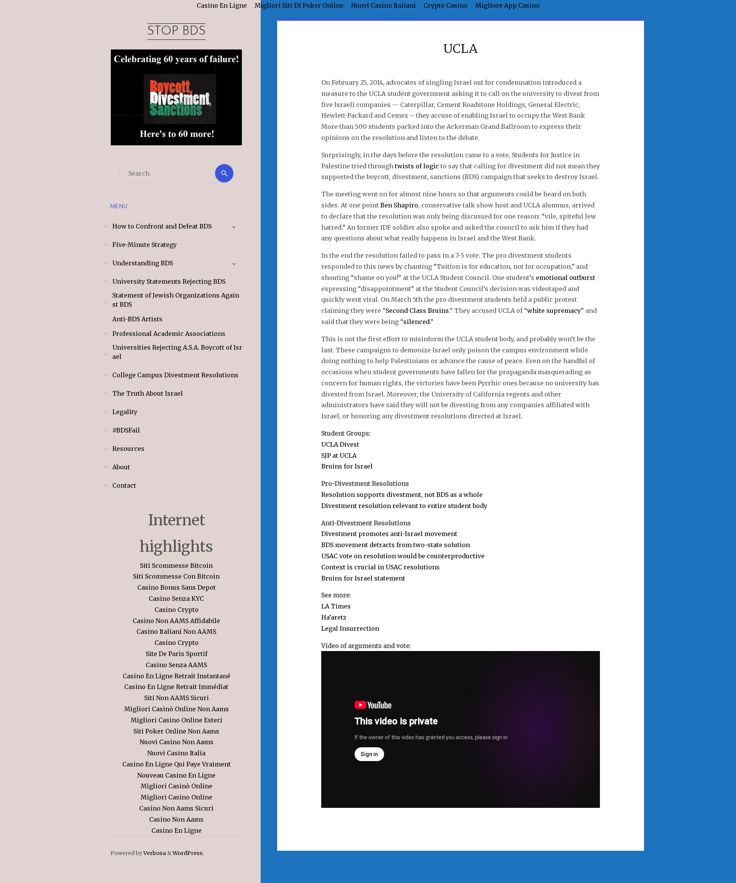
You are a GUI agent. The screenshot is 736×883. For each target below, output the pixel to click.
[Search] (224, 173)
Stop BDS (176, 31)
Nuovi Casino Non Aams (177, 742)
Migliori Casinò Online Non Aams (176, 709)
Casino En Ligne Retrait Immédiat (176, 687)
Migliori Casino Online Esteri (176, 720)
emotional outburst (565, 277)
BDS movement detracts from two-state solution (395, 545)
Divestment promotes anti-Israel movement (389, 534)
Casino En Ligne (176, 830)
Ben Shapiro (399, 205)
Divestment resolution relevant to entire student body (404, 506)
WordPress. (188, 853)
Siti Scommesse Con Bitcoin (176, 576)
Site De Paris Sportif (176, 654)
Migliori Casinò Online (176, 786)
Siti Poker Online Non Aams (176, 731)
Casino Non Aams (176, 819)
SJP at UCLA (338, 455)
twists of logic (417, 166)
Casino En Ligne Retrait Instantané (176, 676)
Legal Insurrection (350, 628)
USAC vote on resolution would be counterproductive (403, 556)
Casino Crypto (176, 609)
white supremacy (554, 310)
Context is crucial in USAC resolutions (380, 567)
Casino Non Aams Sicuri (176, 808)
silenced (416, 322)
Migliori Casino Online (176, 797)
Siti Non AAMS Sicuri (176, 698)
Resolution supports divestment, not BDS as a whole (402, 494)
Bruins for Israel (347, 466)
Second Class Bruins (417, 310)
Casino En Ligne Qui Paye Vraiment (176, 764)
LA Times (336, 606)
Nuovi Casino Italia (176, 753)
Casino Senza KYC (176, 598)
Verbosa (154, 853)
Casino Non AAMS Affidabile (176, 621)
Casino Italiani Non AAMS (176, 631)
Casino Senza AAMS (176, 665)
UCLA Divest (340, 444)
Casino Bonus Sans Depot (176, 587)
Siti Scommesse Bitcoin (176, 565)
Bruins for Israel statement (363, 578)
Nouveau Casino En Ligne (176, 775)
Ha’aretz (334, 617)
